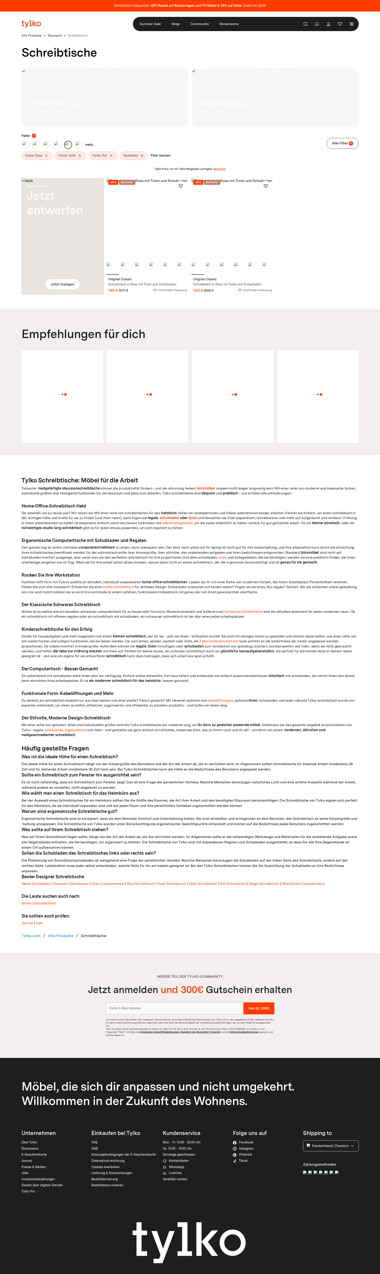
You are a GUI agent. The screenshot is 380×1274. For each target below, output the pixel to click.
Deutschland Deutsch (330, 1146)
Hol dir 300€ (259, 1008)
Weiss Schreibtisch (37, 884)
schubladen (169, 518)
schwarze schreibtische (243, 611)
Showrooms (228, 24)
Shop (175, 24)
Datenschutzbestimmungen (244, 1032)
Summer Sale (150, 24)
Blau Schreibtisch (141, 884)
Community (199, 24)
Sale (39, 923)
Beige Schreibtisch (264, 884)
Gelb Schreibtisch (203, 884)
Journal (27, 923)
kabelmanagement (177, 523)
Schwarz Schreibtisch (71, 884)
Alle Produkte (60, 935)
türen (193, 518)
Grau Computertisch (108, 884)
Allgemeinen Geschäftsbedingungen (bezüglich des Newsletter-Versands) (180, 1032)
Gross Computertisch (39, 903)
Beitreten (220, 169)
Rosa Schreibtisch (172, 884)
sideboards (54, 730)
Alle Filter (342, 143)
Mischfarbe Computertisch (303, 884)
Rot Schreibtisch (233, 884)
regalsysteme (75, 730)
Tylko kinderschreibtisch (218, 641)
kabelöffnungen (220, 700)
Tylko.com (31, 935)
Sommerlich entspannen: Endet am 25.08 (190, 5)
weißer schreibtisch (118, 587)
